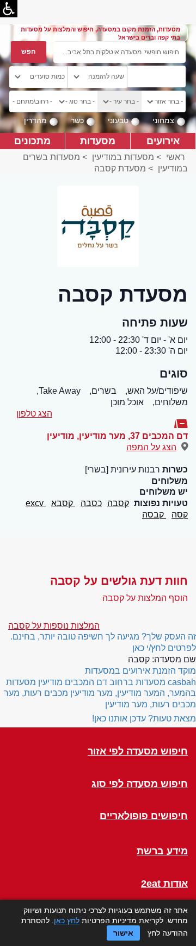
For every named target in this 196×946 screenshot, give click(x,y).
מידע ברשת (162, 851)
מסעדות (97, 140)
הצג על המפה (151, 447)
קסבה (118, 503)
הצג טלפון (34, 413)
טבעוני (118, 120)
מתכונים (32, 140)
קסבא (63, 503)
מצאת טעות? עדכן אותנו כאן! (144, 718)
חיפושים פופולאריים (144, 816)
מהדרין (35, 120)
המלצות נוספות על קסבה (54, 625)
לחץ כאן (66, 920)
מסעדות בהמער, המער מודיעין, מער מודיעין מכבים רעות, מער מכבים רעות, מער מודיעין (100, 693)
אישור (123, 933)
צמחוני (163, 120)
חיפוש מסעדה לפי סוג (139, 784)
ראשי (175, 157)
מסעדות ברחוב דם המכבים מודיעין (102, 682)
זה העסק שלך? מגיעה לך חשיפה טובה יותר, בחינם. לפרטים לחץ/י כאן (103, 642)
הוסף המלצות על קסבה (145, 598)
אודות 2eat (164, 884)
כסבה (91, 503)
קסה (179, 514)
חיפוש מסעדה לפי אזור (138, 751)
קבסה (154, 514)
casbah (182, 682)
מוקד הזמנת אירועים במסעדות (140, 670)
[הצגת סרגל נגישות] (8, 8)
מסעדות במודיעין (123, 157)
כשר (77, 120)
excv (36, 503)
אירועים (163, 140)
